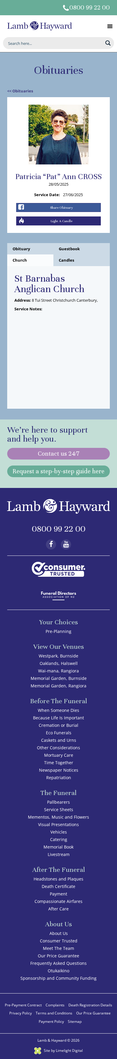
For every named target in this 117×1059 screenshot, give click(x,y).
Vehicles (58, 832)
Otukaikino (58, 970)
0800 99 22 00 (89, 7)
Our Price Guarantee (58, 956)
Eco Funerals (58, 732)
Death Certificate (58, 886)
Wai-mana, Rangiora (58, 671)
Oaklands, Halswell (59, 663)
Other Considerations (58, 747)
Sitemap (75, 1021)
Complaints (55, 1005)
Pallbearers (58, 802)
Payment (58, 894)
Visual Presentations (58, 824)
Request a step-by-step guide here (58, 471)
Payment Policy (51, 1021)
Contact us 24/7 (58, 453)
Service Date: (47, 194)
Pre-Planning (58, 631)
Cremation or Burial (58, 725)
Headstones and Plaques (58, 879)
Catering (58, 839)
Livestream (59, 854)
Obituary (21, 248)
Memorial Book (59, 847)
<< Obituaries (20, 91)
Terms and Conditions (54, 1013)
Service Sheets (58, 809)
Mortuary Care (58, 755)
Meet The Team (58, 948)
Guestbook (69, 248)
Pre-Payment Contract (23, 1005)
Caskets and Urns (58, 740)
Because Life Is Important (58, 718)
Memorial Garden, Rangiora (58, 686)
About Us (59, 933)
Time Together (58, 762)
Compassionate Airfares (58, 901)
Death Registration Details (90, 1005)
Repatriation (58, 777)
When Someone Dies (58, 710)
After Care (58, 909)
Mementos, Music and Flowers (58, 817)
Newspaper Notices (58, 770)
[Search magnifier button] (108, 43)
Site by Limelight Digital (63, 1050)
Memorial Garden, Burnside (59, 678)
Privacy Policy (20, 1013)
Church (20, 260)
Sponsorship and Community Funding (58, 978)
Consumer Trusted (58, 941)
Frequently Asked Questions (58, 963)
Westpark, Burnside (58, 656)
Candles (66, 260)
